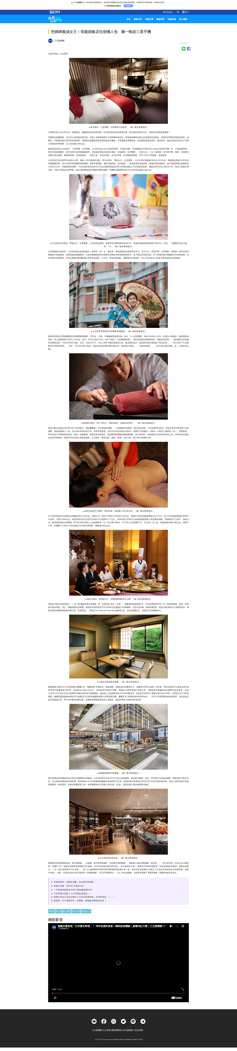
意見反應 (139, 1030)
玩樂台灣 (149, 19)
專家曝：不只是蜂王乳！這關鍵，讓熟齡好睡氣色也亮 (79, 901)
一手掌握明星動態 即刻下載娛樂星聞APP (73, 890)
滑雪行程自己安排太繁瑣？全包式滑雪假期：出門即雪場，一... (83, 897)
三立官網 (107, 1030)
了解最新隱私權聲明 (113, 6)
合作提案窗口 (128, 1030)
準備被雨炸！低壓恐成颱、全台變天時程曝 (74, 882)
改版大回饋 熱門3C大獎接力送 (69, 886)
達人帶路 (183, 19)
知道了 (129, 6)
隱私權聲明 (116, 1030)
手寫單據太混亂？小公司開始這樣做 (70, 893)
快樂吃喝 (172, 19)
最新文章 (138, 19)
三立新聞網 (97, 1030)
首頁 (128, 19)
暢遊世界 (160, 19)
